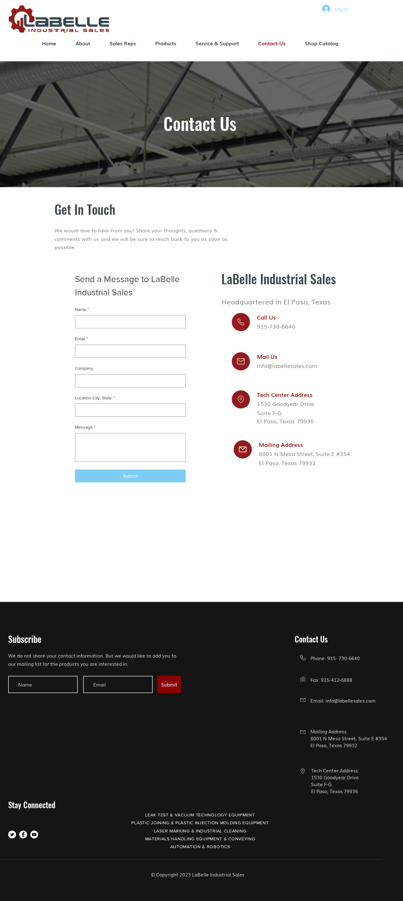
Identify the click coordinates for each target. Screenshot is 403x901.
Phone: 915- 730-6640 (335, 657)
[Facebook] (23, 834)
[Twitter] (12, 834)
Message (85, 427)
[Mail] (241, 322)
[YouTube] (34, 834)
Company (84, 368)
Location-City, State (95, 397)
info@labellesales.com (351, 700)
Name (82, 309)
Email (81, 338)
